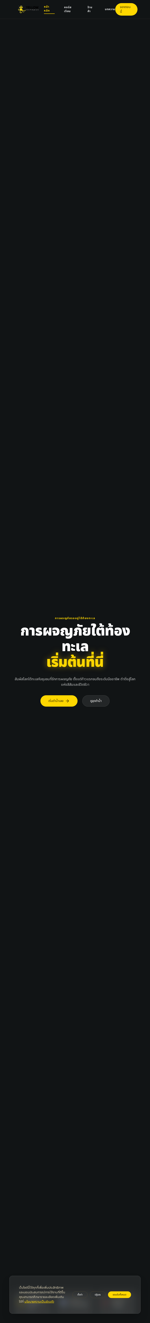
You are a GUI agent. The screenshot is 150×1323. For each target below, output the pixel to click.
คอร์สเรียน (67, 9)
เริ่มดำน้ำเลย (59, 701)
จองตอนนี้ (125, 9)
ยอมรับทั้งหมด (119, 1294)
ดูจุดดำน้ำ (96, 701)
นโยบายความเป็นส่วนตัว (39, 1301)
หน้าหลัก (47, 9)
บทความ (110, 9)
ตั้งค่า (80, 1294)
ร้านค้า (90, 9)
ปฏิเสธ (98, 1294)
